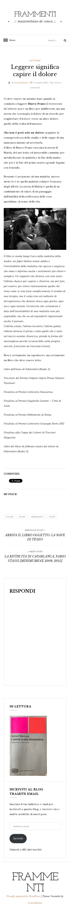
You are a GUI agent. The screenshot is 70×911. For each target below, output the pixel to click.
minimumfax (37, 517)
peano (52, 517)
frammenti (35, 14)
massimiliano (21, 82)
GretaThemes (35, 903)
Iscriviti (18, 838)
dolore (10, 517)
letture (35, 60)
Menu (11, 40)
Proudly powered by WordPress (24, 896)
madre (22, 517)
